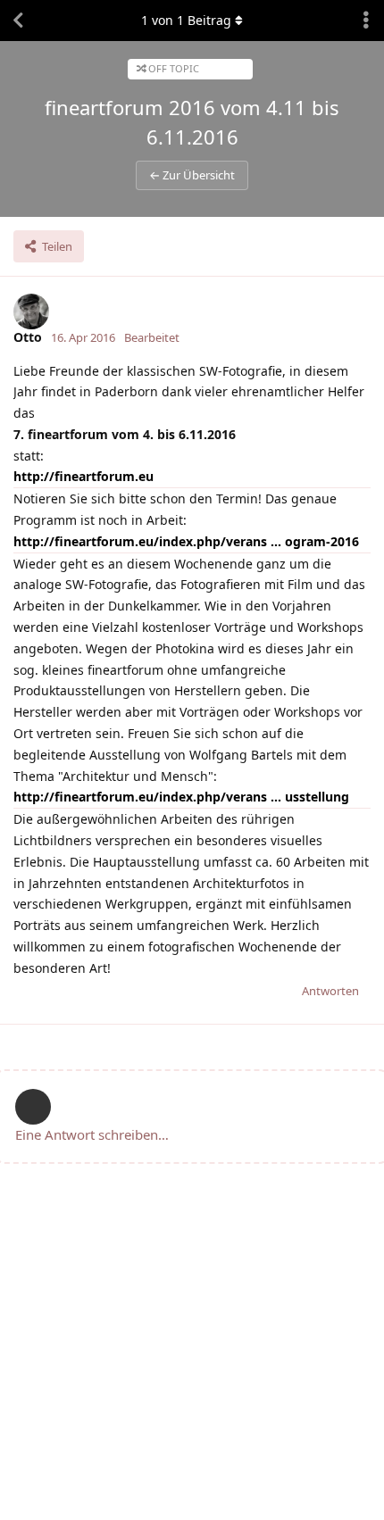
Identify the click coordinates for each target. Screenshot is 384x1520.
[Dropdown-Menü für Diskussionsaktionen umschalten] (366, 20)
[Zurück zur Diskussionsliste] (18, 20)
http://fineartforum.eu (83, 476)
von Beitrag (186, 20)
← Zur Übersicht (192, 175)
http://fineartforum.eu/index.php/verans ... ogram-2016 (186, 541)
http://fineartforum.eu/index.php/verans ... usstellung (181, 796)
